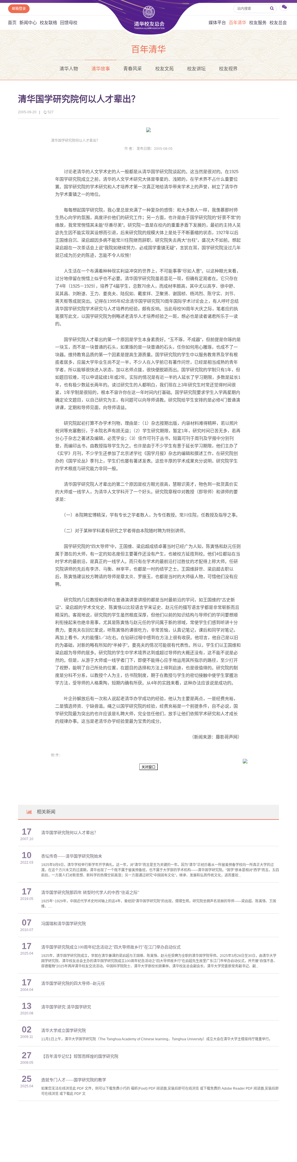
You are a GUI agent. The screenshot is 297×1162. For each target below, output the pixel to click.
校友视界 (228, 68)
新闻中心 (28, 22)
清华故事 (100, 68)
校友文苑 (164, 68)
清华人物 (68, 68)
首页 (12, 22)
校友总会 (278, 22)
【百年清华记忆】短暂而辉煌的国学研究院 (79, 1056)
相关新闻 (46, 811)
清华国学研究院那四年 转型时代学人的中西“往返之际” (90, 892)
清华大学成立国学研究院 (63, 1030)
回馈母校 (68, 22)
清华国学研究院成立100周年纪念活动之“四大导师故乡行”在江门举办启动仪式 (111, 947)
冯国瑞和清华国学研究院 (63, 923)
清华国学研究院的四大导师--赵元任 (73, 983)
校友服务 (258, 22)
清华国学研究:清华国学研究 (66, 1007)
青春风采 (132, 68)
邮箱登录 (19, 9)
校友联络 (48, 22)
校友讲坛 (196, 68)
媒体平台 (217, 22)
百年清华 (237, 22)
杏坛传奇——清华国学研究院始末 (71, 856)
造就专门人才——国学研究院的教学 (73, 1080)
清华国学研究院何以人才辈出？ (69, 833)
